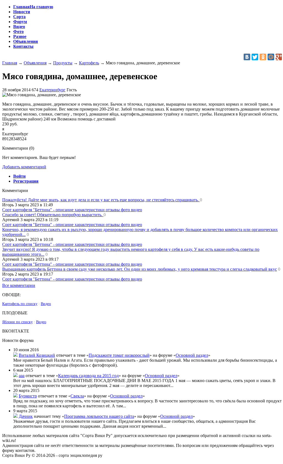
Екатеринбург (52, 89)
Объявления (35, 63)
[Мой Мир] (271, 57)
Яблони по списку (17, 322)
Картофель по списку (19, 304)
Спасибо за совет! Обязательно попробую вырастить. (53, 214)
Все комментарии (18, 285)
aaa (22, 375)
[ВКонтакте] (247, 57)
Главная (9, 63)
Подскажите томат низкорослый (119, 355)
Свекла (77, 396)
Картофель (89, 63)
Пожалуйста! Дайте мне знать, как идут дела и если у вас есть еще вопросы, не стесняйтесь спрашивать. (101, 199)
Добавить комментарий (24, 166)
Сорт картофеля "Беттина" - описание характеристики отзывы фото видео (72, 209)
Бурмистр (28, 396)
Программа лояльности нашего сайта (99, 416)
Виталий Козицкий (37, 355)
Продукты (62, 63)
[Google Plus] (279, 57)
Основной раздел (192, 355)
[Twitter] (255, 57)
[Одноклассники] (263, 57)
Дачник (26, 416)
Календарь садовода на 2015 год (88, 375)
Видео (46, 304)
